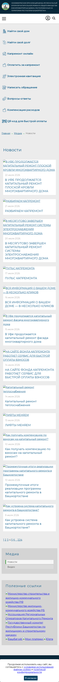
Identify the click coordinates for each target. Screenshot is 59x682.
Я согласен (31, 678)
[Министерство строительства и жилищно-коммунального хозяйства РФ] (29, 602)
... (16, 539)
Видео (11, 567)
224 (19, 539)
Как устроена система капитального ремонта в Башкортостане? (23, 523)
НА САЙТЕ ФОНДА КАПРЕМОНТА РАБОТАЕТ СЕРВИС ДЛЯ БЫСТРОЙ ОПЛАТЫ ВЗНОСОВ (29, 373)
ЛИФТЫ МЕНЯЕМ (18, 425)
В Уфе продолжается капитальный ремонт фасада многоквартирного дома (26, 337)
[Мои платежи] (33, 639)
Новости (12, 562)
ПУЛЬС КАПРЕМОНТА (21, 278)
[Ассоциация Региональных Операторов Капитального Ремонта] (29, 618)
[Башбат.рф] (14, 639)
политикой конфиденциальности (31, 671)
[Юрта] (48, 639)
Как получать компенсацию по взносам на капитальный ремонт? (28, 452)
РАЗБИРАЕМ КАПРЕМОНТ (24, 211)
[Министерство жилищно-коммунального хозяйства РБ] (29, 610)
